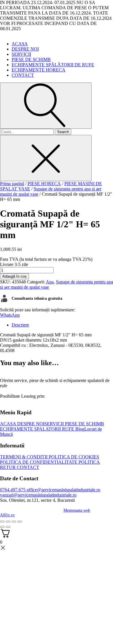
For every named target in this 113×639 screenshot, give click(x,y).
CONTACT (23, 75)
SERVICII (21, 54)
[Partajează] (14, 521)
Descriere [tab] (20, 324)
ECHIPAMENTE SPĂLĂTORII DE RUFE (53, 64)
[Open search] (46, 106)
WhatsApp (10, 315)
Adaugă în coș (14, 276)
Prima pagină (12, 183)
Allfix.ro (7, 515)
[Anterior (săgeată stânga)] (2, 527)
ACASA (20, 43)
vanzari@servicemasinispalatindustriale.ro (38, 494)
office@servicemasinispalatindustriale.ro (62, 489)
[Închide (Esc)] (19, 521)
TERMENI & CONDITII (24, 456)
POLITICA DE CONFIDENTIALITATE (38, 462)
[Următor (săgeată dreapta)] (8, 527)
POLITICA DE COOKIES (73, 456)
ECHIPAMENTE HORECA (38, 69)
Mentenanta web (76, 510)
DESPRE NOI (25, 49)
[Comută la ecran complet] (8, 521)
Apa (50, 281)
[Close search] (46, 158)
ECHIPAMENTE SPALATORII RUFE (37, 428)
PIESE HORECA (44, 183)
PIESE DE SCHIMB (31, 59)
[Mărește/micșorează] (2, 521)
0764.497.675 (12, 489)
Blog (79, 428)
